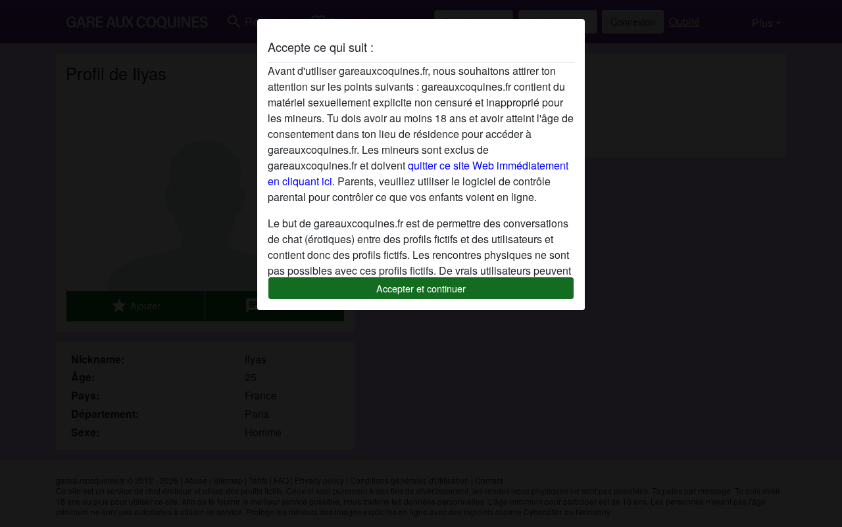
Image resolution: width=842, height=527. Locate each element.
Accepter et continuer (421, 288)
